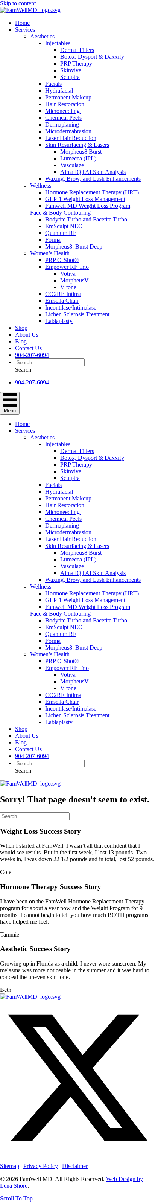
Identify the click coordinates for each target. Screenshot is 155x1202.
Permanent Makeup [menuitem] (68, 97)
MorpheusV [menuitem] (74, 280)
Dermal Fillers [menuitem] (77, 50)
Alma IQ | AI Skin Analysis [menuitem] (93, 172)
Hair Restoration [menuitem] (64, 104)
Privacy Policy (40, 1166)
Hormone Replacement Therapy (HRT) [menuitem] (92, 192)
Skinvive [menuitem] (70, 70)
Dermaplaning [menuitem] (62, 124)
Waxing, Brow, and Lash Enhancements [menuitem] (93, 178)
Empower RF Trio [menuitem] (67, 267)
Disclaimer (75, 1166)
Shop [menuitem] (21, 328)
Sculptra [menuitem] (70, 77)
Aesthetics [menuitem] (42, 36)
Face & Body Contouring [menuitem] (60, 212)
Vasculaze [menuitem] (72, 165)
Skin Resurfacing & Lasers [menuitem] (77, 145)
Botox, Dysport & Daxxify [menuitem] (92, 56)
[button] (23, 369)
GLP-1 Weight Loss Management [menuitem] (85, 199)
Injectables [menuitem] (57, 43)
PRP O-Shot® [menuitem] (62, 260)
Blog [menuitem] (21, 341)
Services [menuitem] (25, 29)
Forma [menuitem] (53, 239)
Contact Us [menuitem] (28, 348)
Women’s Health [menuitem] (50, 253)
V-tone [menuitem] (68, 287)
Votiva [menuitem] (68, 273)
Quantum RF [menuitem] (60, 233)
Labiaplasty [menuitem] (59, 321)
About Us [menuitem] (26, 334)
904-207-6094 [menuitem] (32, 355)
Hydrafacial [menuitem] (59, 90)
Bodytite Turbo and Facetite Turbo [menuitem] (86, 219)
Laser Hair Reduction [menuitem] (70, 138)
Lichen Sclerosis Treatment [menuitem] (77, 314)
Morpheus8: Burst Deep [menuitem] (73, 246)
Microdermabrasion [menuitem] (68, 131)
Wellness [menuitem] (40, 185)
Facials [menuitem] (53, 84)
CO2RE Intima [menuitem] (63, 294)
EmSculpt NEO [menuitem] (64, 226)
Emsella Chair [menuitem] (62, 300)
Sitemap (9, 1166)
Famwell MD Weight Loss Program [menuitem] (87, 206)
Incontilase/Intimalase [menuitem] (70, 307)
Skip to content (18, 3)
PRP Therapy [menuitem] (76, 63)
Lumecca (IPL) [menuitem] (78, 158)
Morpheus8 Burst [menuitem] (81, 151)
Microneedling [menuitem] (63, 111)
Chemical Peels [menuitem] (63, 117)
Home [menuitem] (22, 23)
